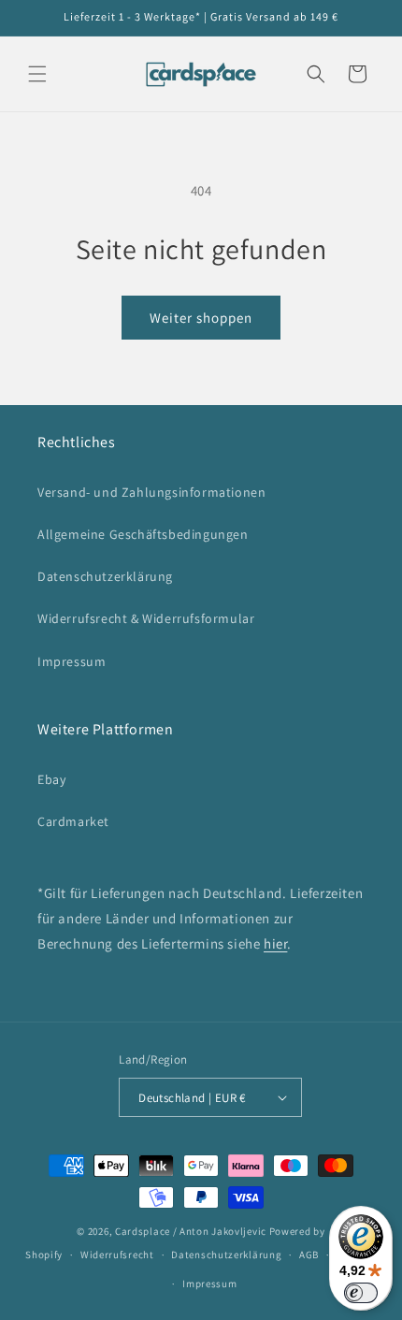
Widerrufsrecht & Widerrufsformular (145, 618)
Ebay (51, 779)
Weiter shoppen (201, 317)
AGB (309, 1254)
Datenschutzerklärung (105, 576)
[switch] (361, 1293)
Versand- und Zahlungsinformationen (151, 492)
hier (275, 943)
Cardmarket (73, 821)
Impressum (71, 661)
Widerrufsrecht (117, 1254)
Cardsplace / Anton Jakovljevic (190, 1231)
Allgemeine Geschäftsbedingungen (143, 534)
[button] (37, 73)
